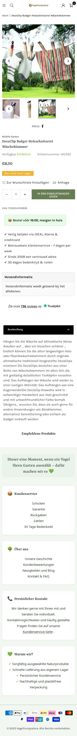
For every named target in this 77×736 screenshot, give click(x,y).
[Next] (68, 61)
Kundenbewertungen (38, 564)
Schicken (38, 503)
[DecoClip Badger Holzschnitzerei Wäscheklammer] (29, 108)
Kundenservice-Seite (38, 631)
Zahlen (39, 521)
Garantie (38, 509)
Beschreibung (15, 329)
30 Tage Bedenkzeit (38, 526)
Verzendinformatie (18, 277)
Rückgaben (38, 515)
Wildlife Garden (10, 136)
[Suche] (12, 5)
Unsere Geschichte (38, 559)
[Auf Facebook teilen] (42, 126)
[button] (71, 5)
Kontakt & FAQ (38, 576)
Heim (5, 15)
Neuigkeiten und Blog (38, 570)
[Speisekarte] (4, 5)
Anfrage (63, 182)
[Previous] (9, 61)
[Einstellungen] (63, 5)
